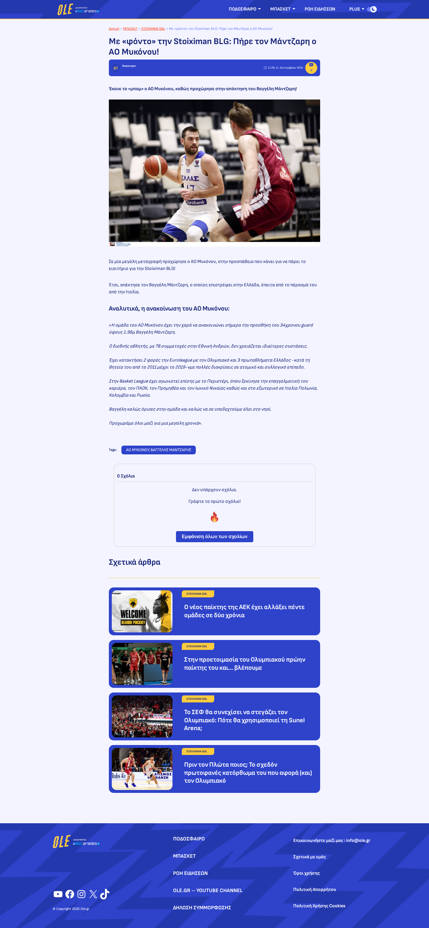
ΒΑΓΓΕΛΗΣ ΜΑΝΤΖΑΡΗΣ (171, 449)
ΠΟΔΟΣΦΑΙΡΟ (242, 9)
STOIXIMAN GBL (153, 29)
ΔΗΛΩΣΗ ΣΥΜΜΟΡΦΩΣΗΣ (202, 908)
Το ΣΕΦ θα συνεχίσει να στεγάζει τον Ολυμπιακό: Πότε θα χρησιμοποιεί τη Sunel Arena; (244, 720)
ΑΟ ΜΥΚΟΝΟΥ (137, 449)
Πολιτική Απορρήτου (314, 889)
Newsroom (129, 66)
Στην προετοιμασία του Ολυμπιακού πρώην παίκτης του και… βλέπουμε (244, 664)
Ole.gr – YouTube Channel (208, 890)
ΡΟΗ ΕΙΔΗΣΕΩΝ (320, 9)
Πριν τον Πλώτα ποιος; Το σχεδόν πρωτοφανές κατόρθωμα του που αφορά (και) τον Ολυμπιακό (248, 773)
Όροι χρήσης (306, 873)
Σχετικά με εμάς (309, 857)
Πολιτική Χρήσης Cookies (319, 906)
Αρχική (114, 29)
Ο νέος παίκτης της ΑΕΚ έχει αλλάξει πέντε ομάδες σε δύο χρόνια (244, 611)
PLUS (354, 9)
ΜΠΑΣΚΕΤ (280, 9)
